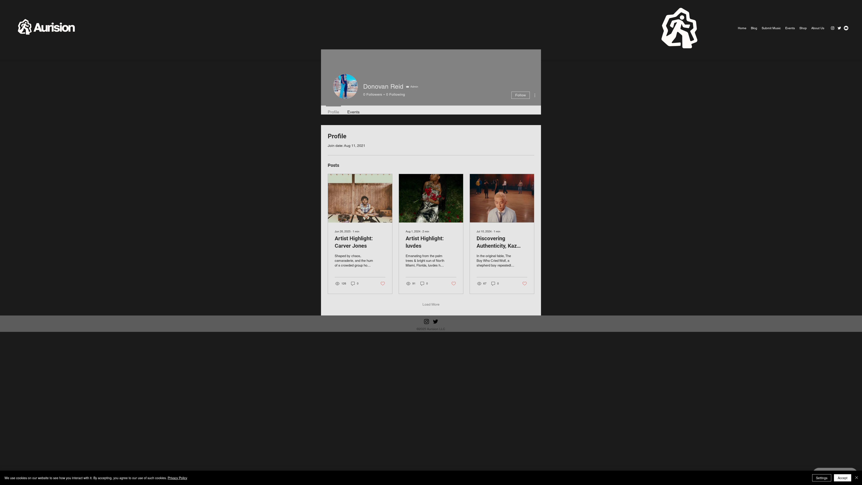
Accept (842, 478)
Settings (821, 478)
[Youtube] (846, 28)
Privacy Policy (177, 478)
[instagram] (832, 28)
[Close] (856, 477)
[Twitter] (839, 28)
